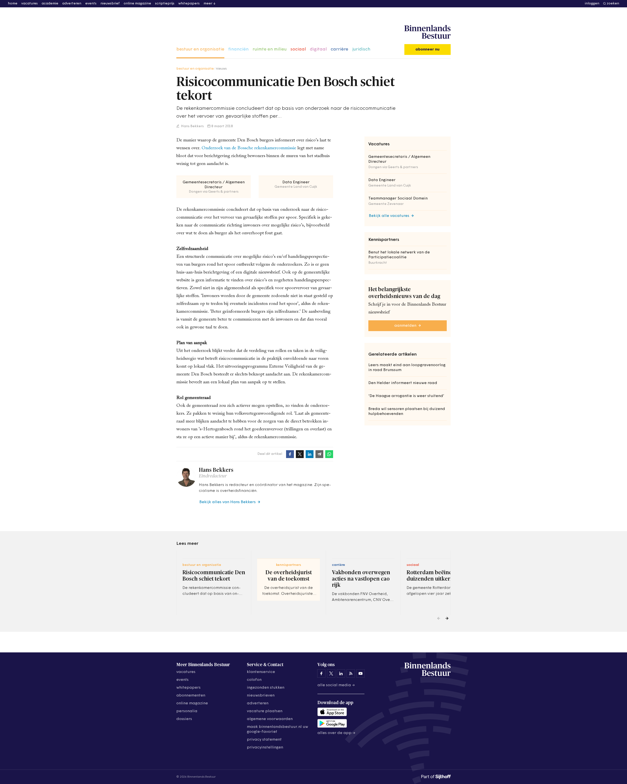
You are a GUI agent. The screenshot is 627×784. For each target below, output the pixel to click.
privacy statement (264, 740)
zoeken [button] (613, 3)
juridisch (361, 49)
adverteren (71, 3)
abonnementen (190, 695)
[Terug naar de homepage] (427, 32)
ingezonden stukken (265, 688)
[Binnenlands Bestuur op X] (331, 673)
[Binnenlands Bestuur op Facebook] (321, 673)
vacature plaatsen (264, 711)
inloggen (592, 3)
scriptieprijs (164, 3)
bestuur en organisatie (200, 49)
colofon (254, 680)
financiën (238, 49)
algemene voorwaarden (270, 719)
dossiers (184, 719)
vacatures (29, 3)
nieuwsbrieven (261, 695)
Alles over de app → (336, 733)
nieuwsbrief (110, 3)
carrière (339, 49)
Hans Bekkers (192, 126)
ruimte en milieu (270, 49)
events (90, 3)
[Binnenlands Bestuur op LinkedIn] (341, 673)
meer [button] (208, 3)
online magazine (137, 3)
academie (50, 3)
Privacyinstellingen (265, 747)
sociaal (298, 49)
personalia (186, 711)
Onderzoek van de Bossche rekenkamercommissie (249, 148)
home (12, 3)
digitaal (318, 49)
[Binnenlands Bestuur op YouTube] (360, 673)
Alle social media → (336, 685)
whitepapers (189, 3)
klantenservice (261, 672)
